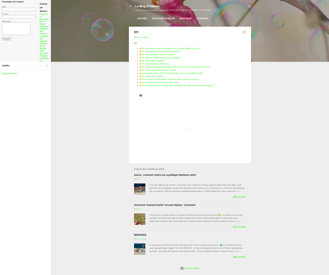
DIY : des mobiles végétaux (153, 61)
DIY (41, 60)
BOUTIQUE (186, 18)
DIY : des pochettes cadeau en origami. (158, 54)
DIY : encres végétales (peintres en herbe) (159, 70)
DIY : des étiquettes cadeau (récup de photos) (161, 51)
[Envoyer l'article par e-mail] (140, 96)
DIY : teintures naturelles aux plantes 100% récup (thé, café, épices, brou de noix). (176, 67)
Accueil (142, 18)
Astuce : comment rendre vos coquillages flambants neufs (165, 175)
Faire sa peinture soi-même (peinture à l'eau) (160, 82)
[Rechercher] (249, 7)
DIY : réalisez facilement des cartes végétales (161, 58)
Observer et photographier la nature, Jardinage (44, 20)
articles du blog (163, 18)
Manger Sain (43, 49)
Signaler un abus (9, 73)
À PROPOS (202, 18)
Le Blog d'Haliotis (147, 6)
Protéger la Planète (44, 57)
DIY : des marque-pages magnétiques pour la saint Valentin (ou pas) (170, 48)
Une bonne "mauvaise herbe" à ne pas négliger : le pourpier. (165, 205)
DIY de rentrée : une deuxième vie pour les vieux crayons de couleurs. (171, 79)
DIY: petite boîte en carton (152, 76)
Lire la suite (239, 197)
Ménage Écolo (43, 44)
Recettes (44, 53)
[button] (244, 33)
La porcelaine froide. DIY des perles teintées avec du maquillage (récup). (172, 73)
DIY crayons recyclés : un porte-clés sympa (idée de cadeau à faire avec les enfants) (177, 85)
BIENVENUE (140, 235)
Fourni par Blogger (191, 268)
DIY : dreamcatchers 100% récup (155, 64)
